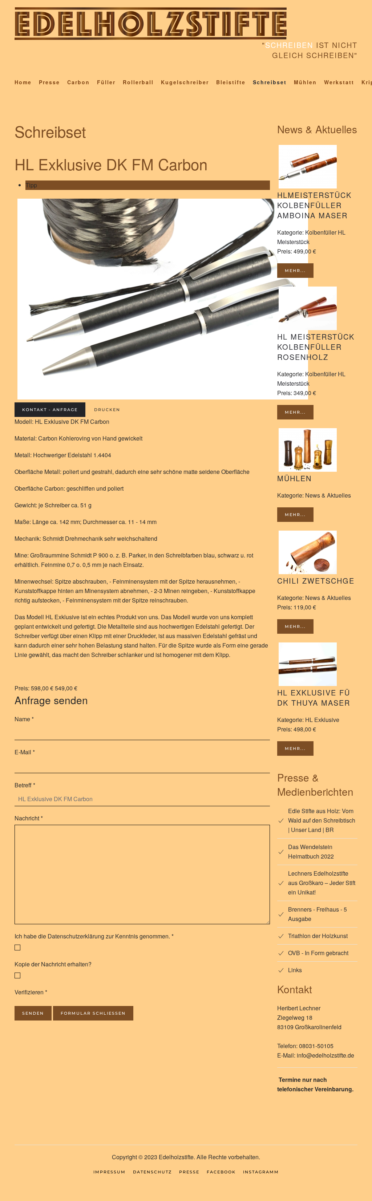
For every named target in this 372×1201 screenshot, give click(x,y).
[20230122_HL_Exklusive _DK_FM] (163, 298)
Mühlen (305, 82)
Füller (106, 82)
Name (24, 719)
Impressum (109, 1171)
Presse (49, 82)
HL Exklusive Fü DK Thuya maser (313, 697)
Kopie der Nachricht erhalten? (53, 964)
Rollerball (138, 82)
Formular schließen (93, 1013)
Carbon (78, 82)
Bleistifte (231, 82)
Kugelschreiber (185, 82)
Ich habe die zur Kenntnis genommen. (94, 936)
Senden (33, 1013)
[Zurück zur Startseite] (151, 23)
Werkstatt (339, 82)
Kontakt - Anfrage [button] (50, 409)
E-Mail (25, 752)
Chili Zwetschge (316, 580)
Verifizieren (31, 992)
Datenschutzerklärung (76, 936)
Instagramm (261, 1171)
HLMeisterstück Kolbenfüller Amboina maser (314, 205)
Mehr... (295, 270)
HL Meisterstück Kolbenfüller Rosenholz (316, 346)
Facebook (221, 1171)
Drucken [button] (107, 409)
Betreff (25, 785)
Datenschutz (152, 1171)
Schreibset (270, 82)
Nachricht (29, 818)
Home (23, 82)
